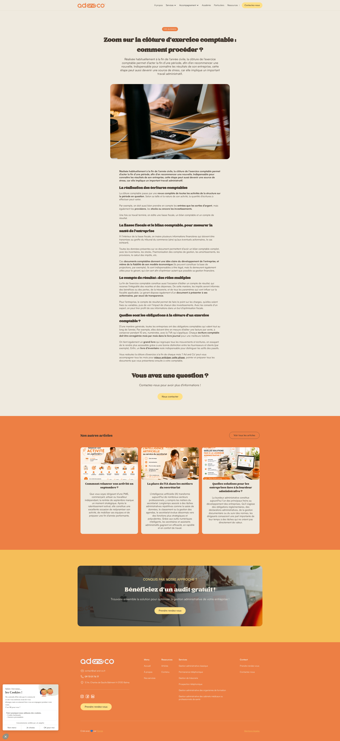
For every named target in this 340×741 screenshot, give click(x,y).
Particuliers (219, 5)
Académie (206, 5)
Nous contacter (170, 396)
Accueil (147, 665)
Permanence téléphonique (191, 672)
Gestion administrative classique (193, 665)
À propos (158, 5)
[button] (171, 5)
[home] (91, 5)
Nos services (149, 678)
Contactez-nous (252, 5)
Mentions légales (252, 731)
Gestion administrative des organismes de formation (202, 690)
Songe (100, 731)
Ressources (232, 5)
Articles (164, 665)
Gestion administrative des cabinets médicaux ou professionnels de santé (201, 698)
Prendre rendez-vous (170, 610)
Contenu (165, 672)
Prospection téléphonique (190, 684)
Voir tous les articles (244, 435)
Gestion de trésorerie (188, 678)
